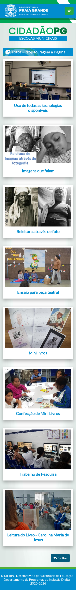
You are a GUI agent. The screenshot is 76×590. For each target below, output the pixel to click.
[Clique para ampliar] (38, 80)
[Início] (69, 11)
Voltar (62, 558)
